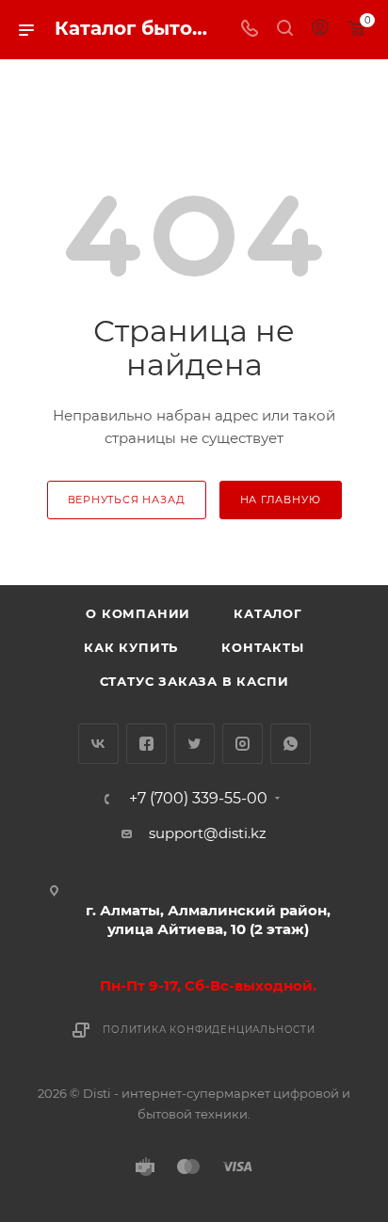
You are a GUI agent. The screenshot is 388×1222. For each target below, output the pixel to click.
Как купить (131, 647)
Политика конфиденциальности (209, 1030)
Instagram (242, 743)
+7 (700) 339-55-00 (198, 798)
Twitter (194, 743)
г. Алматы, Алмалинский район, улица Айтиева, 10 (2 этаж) (208, 919)
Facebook (146, 743)
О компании (138, 613)
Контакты (262, 647)
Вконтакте (98, 743)
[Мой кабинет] (320, 30)
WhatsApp (290, 743)
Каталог (268, 613)
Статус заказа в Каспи (194, 681)
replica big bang (72, 71)
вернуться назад (127, 499)
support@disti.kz (208, 833)
